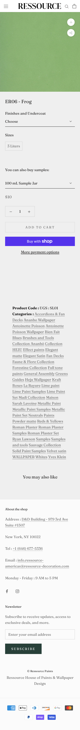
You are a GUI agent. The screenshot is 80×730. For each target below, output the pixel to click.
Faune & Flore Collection (33, 361)
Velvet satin (56, 451)
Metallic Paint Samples (31, 409)
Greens (61, 373)
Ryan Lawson (23, 439)
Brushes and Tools (38, 337)
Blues (17, 337)
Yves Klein (57, 456)
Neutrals (35, 415)
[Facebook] (7, 591)
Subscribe (23, 649)
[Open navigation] (6, 6)
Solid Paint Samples (29, 451)
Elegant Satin (34, 355)
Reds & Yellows (50, 421)
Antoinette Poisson (28, 326)
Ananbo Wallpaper (39, 320)
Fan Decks (55, 355)
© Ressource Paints (40, 671)
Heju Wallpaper (38, 379)
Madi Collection (32, 397)
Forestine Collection (29, 367)
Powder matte (24, 421)
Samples (43, 439)
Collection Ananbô (28, 343)
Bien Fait (52, 331)
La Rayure (32, 385)
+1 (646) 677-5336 (28, 548)
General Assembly (39, 373)
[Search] (67, 6)
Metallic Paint (49, 403)
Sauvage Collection (45, 445)
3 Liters (13, 146)
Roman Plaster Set (43, 433)
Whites (41, 456)
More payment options (40, 252)
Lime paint (50, 385)
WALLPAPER (23, 456)
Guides (18, 379)
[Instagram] (17, 591)
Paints (49, 415)
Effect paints (33, 349)
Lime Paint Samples (29, 391)
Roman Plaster (25, 427)
